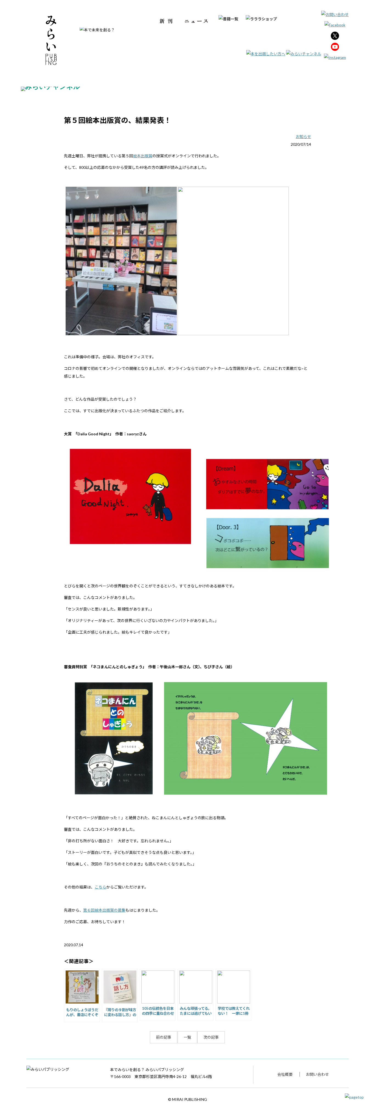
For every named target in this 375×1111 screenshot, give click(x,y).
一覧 (187, 1037)
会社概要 (285, 1074)
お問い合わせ (317, 1074)
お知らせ (303, 136)
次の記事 (211, 1037)
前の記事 (163, 1037)
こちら (100, 887)
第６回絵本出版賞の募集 (104, 910)
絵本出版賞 (142, 155)
